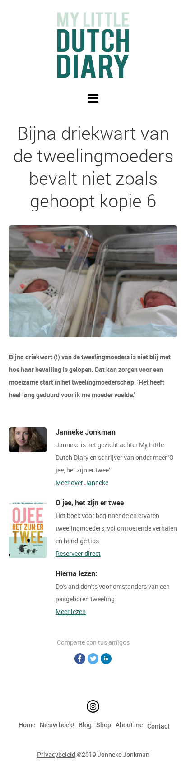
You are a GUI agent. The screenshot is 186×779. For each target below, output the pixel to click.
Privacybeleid (56, 754)
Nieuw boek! (57, 725)
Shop (103, 725)
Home (27, 725)
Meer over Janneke (82, 482)
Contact (158, 726)
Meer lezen (71, 611)
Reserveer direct (78, 553)
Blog (85, 725)
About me (129, 725)
